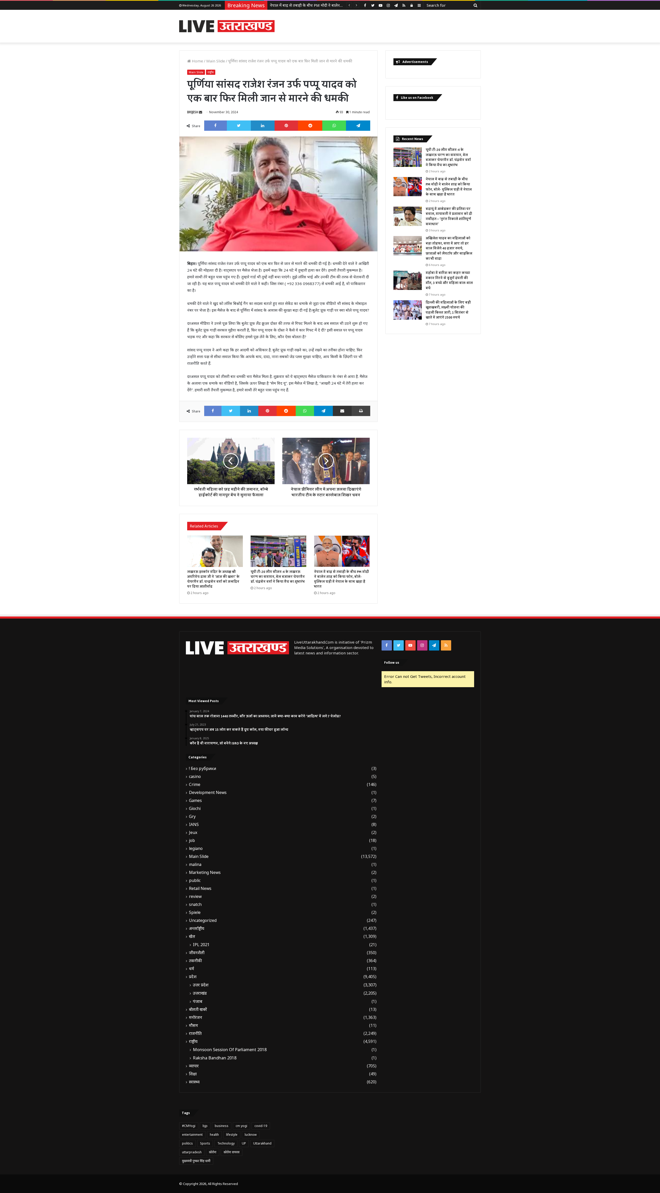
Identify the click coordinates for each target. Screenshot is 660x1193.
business (221, 1126)
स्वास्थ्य (194, 1082)
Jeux (193, 832)
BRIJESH (192, 112)
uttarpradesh (192, 1152)
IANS (194, 824)
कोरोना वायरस (232, 1152)
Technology (226, 1143)
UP (244, 1143)
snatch (195, 904)
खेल (192, 936)
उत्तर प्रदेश (201, 985)
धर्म (191, 968)
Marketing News (205, 872)
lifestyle (231, 1134)
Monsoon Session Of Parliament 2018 (230, 1049)
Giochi (195, 808)
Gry (192, 816)
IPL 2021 (201, 944)
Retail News (200, 888)
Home (197, 60)
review (195, 896)
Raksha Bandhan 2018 (214, 1058)
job (192, 840)
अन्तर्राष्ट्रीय (196, 928)
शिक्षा (193, 1074)
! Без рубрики (202, 768)
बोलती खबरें (198, 1009)
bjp (205, 1126)
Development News (208, 792)
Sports (205, 1143)
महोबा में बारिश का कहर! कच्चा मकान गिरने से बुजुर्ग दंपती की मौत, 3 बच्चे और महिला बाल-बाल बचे (449, 280)
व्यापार (194, 1066)
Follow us (391, 662)
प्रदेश (192, 976)
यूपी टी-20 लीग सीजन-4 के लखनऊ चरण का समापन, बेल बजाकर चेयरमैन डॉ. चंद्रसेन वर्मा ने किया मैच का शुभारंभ (278, 577)
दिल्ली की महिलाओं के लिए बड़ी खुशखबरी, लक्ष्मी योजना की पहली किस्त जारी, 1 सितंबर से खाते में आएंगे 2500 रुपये (448, 310)
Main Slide (215, 60)
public (195, 880)
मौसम (193, 1025)
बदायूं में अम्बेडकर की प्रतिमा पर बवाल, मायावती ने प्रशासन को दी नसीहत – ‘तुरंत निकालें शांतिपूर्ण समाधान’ (449, 216)
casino (195, 776)
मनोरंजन (195, 1017)
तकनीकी (195, 960)
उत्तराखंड (200, 993)
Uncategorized (203, 920)
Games (195, 800)
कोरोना (212, 1152)
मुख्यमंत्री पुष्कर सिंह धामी (196, 1161)
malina (195, 864)
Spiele (195, 912)
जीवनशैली (196, 952)
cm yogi (241, 1126)
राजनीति (195, 1033)
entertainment (192, 1134)
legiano (196, 848)
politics (187, 1143)
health (214, 1134)
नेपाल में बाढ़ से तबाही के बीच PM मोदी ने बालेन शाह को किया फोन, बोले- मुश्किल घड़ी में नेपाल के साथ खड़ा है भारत (341, 579)
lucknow (251, 1134)
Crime (194, 784)
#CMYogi (188, 1126)
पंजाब (197, 1001)
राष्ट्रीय (211, 72)
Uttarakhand (262, 1143)
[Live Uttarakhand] (227, 26)
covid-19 (260, 1126)
